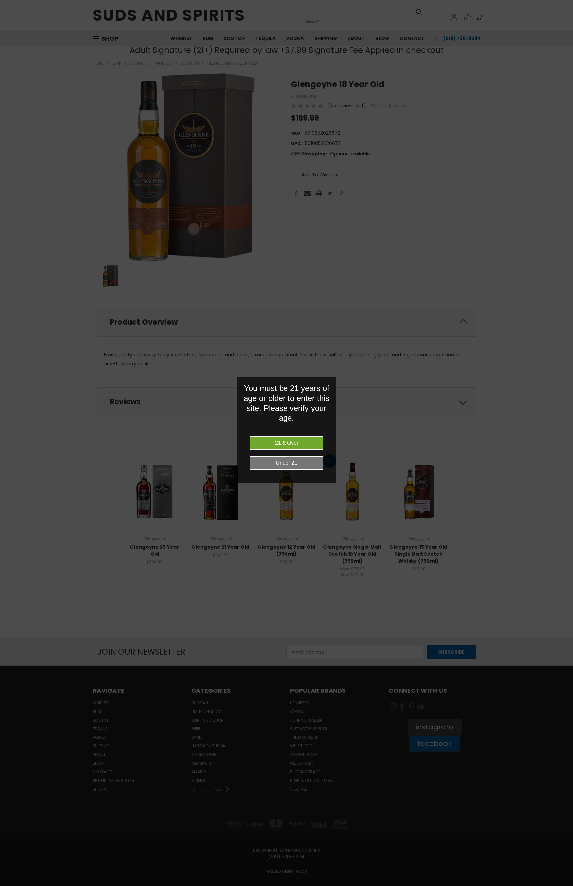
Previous (555, 865)
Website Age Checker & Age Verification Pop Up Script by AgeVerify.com (564, 884)
